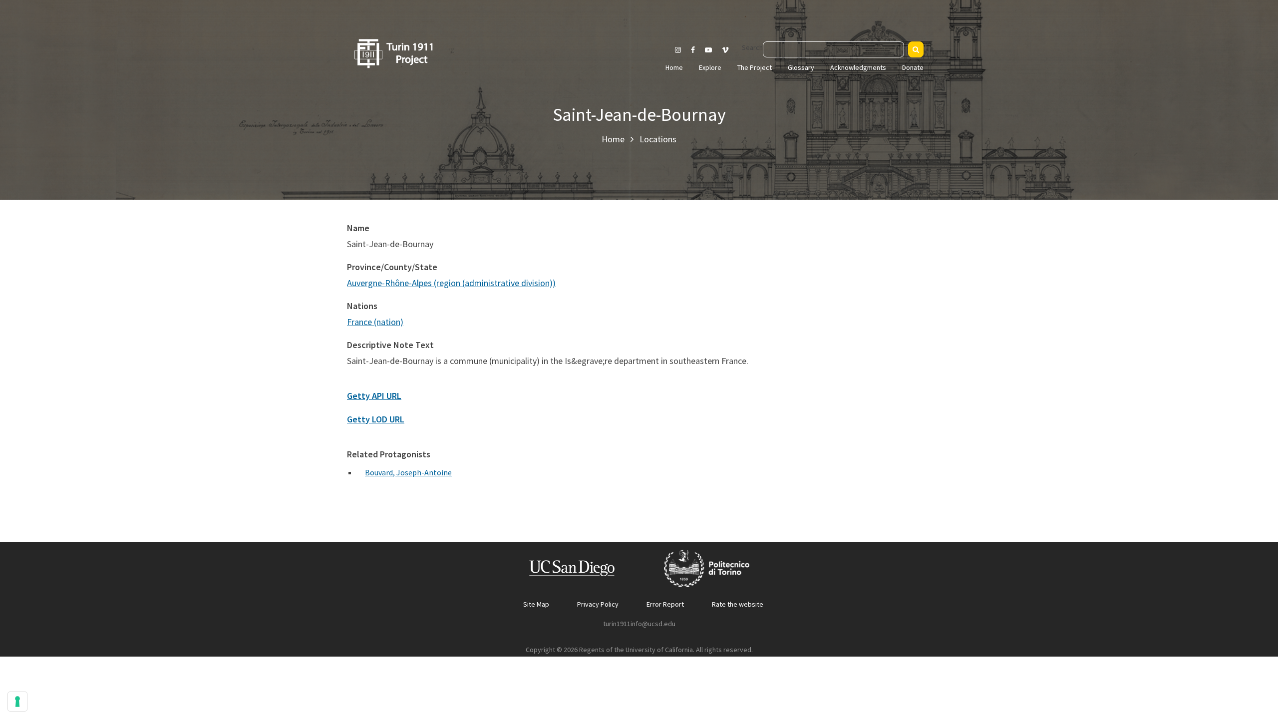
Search (752, 47)
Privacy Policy (598, 604)
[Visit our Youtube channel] (708, 49)
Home (674, 67)
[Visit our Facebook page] (693, 49)
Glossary (801, 67)
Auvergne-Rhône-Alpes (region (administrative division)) (451, 283)
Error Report (665, 604)
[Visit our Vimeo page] (729, 49)
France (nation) (375, 322)
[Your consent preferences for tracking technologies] (17, 701)
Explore (710, 67)
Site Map (536, 604)
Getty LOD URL (375, 419)
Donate (913, 67)
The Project (754, 67)
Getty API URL (374, 395)
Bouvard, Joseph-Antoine (408, 472)
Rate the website (737, 604)
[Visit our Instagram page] (678, 49)
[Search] (916, 49)
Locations (657, 139)
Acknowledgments (858, 67)
